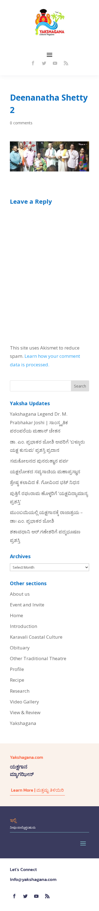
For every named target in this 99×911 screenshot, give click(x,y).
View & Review (25, 712)
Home (16, 615)
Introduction (23, 626)
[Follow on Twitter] (44, 63)
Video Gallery (24, 701)
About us (20, 594)
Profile (17, 669)
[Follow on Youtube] (55, 63)
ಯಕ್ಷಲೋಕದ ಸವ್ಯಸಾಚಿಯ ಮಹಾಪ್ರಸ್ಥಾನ (45, 471)
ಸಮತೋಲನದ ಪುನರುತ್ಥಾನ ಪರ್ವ (39, 461)
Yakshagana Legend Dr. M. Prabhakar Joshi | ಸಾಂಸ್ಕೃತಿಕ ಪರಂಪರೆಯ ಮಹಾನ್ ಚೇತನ (39, 422)
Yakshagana (23, 723)
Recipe (17, 680)
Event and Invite (27, 604)
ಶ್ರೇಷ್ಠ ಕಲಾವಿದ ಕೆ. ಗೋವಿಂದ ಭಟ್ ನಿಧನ (44, 482)
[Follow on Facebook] (33, 63)
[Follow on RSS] (66, 63)
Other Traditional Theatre (38, 658)
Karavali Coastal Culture (36, 637)
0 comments (21, 122)
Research (19, 691)
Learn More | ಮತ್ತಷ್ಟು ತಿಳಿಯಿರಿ (37, 790)
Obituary (20, 647)
